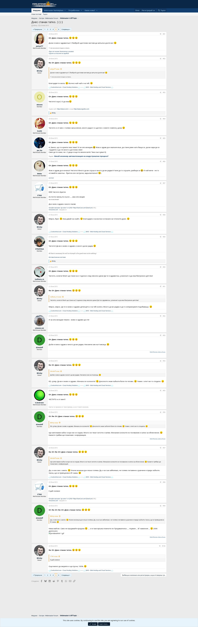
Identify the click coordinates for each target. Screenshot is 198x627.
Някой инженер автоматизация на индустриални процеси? (81, 156)
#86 (164, 161)
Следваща (65, 29)
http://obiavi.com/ (62, 109)
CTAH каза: (54, 556)
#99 (164, 506)
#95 (164, 391)
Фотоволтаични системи (57, 257)
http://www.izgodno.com (81, 109)
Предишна (38, 29)
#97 (164, 448)
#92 (164, 316)
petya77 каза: (54, 69)
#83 (164, 92)
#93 (164, 335)
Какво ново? (90, 10)
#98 (164, 482)
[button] (65, 10)
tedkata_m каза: (55, 297)
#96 (164, 412)
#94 (164, 361)
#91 (164, 286)
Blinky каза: (54, 423)
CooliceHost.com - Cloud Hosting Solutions (64, 87)
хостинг (51, 178)
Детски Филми (161, 352)
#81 (164, 34)
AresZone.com (53, 210)
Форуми (37, 10)
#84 (164, 119)
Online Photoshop (154, 352)
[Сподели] (160, 34)
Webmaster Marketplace (53, 10)
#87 (164, 183)
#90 (164, 267)
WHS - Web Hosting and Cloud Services (98, 87)
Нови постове (36, 14)
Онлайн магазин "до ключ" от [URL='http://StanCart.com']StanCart (70, 208)
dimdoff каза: (54, 371)
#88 (164, 215)
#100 (163, 546)
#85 (164, 138)
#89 (164, 237)
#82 (164, 59)
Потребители (74, 10)
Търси (45, 14)
